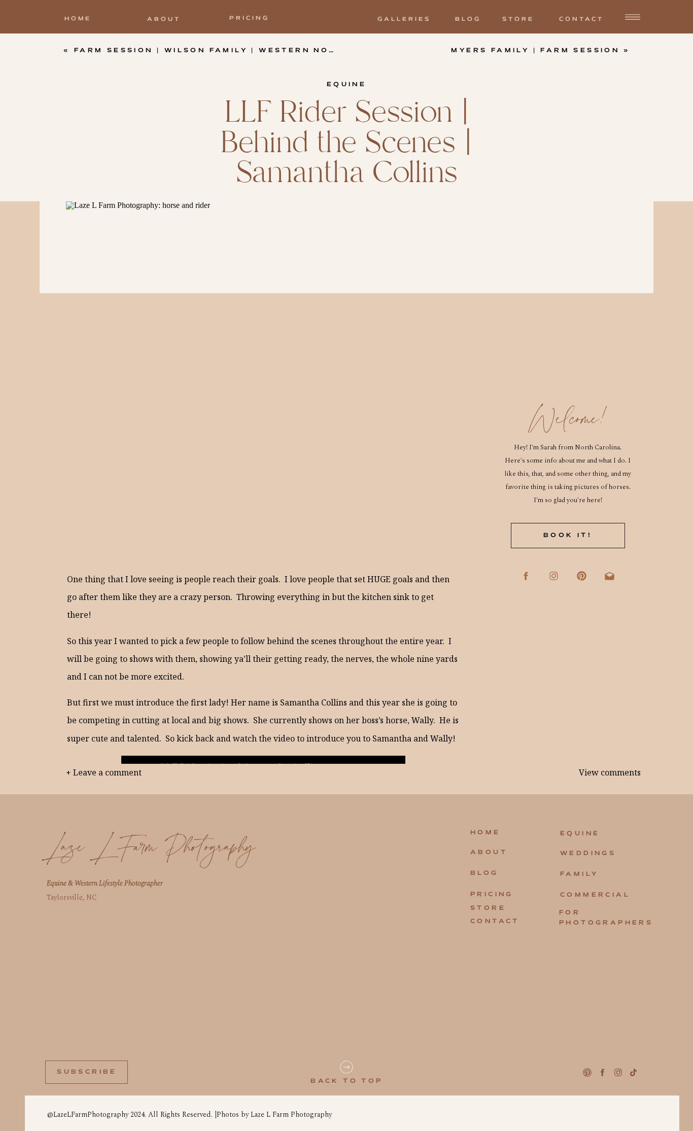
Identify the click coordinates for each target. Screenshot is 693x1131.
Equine (346, 84)
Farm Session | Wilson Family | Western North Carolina (241, 50)
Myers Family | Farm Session (535, 50)
